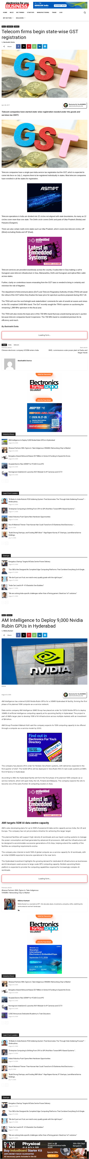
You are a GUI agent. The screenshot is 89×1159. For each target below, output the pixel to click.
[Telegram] (45, 46)
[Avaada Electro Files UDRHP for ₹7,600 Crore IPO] (4, 466)
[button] (84, 12)
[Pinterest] (29, 46)
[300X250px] (44, 211)
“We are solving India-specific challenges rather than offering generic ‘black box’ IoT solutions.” (43, 593)
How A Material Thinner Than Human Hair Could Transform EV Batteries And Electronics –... (42, 525)
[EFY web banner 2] (60, 8)
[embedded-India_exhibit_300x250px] (44, 265)
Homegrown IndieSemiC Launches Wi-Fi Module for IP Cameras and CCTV (35, 472)
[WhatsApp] (34, 46)
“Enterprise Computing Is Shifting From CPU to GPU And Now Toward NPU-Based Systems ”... (42, 509)
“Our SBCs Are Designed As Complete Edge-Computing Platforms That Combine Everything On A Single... (47, 569)
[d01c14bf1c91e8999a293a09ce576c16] (44, 431)
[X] (23, 46)
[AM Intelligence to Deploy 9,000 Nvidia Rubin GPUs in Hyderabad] (4, 442)
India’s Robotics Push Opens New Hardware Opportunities (29, 517)
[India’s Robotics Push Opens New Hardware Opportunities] (4, 518)
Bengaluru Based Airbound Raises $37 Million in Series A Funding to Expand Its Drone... (40, 456)
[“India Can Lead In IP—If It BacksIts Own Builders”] (4, 587)
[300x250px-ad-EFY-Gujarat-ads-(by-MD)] (44, 401)
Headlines (10, 26)
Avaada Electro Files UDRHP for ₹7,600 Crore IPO (26, 464)
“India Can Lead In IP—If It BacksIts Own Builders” (26, 585)
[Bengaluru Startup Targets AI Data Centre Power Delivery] (4, 563)
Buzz (3, 26)
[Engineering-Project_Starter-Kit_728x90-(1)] (44, 1158)
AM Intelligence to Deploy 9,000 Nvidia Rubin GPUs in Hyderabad (32, 440)
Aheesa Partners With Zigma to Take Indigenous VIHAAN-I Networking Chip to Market (40, 448)
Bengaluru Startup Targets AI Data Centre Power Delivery (29, 562)
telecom (16, 345)
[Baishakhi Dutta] (9, 364)
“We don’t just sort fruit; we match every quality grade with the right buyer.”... (36, 577)
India (9, 345)
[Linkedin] (39, 46)
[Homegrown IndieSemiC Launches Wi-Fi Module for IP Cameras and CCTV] (4, 474)
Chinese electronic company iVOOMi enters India (20, 350)
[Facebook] (18, 46)
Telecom (16, 26)
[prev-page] (3, 481)
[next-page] (6, 481)
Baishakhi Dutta (9, 42)
